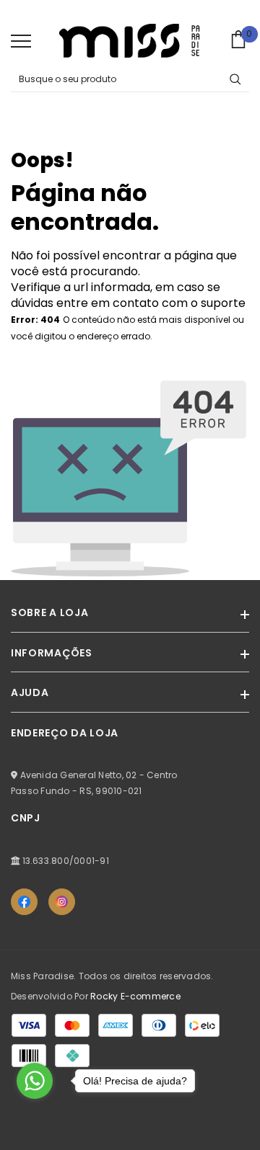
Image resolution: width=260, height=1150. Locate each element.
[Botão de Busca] (235, 79)
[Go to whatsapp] (35, 1081)
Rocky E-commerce (135, 996)
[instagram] (61, 901)
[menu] (21, 40)
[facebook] (24, 901)
